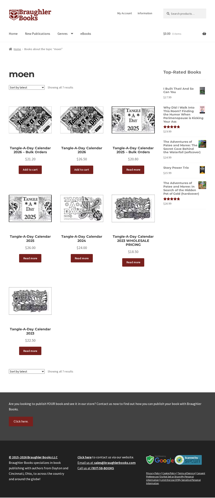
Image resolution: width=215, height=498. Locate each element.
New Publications (37, 33)
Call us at (95, 468)
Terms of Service (186, 473)
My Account (124, 13)
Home (13, 33)
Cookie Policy (169, 473)
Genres (63, 33)
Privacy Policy (153, 473)
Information (145, 13)
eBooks (85, 33)
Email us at (106, 462)
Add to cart (30, 169)
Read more (133, 169)
